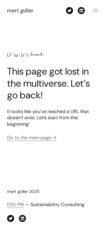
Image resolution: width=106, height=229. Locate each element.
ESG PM (15, 204)
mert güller (20, 10)
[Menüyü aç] (95, 10)
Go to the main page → (32, 137)
